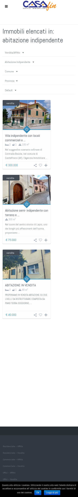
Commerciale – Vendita (13, 466)
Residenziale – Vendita (13, 452)
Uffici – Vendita (10, 479)
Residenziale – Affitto (13, 446)
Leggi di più (52, 492)
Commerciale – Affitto (13, 459)
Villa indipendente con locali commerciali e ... (22, 137)
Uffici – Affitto (9, 472)
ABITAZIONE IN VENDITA (20, 285)
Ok (37, 492)
